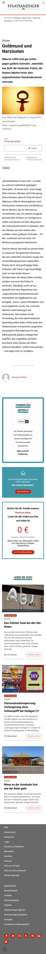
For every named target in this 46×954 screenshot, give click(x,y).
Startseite (17, 18)
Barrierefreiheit (10, 890)
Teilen (34, 148)
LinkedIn (39, 935)
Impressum (9, 837)
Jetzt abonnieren (23, 552)
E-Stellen (8, 895)
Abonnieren (23, 492)
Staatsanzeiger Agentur (14, 910)
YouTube (25, 935)
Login (6, 842)
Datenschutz (9, 832)
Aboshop (8, 856)
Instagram (19, 935)
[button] (4, 949)
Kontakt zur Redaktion (14, 846)
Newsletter (9, 851)
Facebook (6, 935)
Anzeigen (8, 919)
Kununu (6, 941)
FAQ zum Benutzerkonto (15, 870)
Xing (32, 935)
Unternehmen (10, 886)
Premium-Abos (22, 512)
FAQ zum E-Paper (12, 866)
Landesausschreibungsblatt (16, 924)
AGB (6, 827)
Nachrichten (26, 18)
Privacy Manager (11, 875)
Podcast (8, 861)
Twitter (12, 935)
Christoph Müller (12, 141)
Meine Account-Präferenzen (23, 452)
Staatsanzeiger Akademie (15, 914)
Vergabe (8, 905)
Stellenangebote (11, 900)
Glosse (21, 421)
